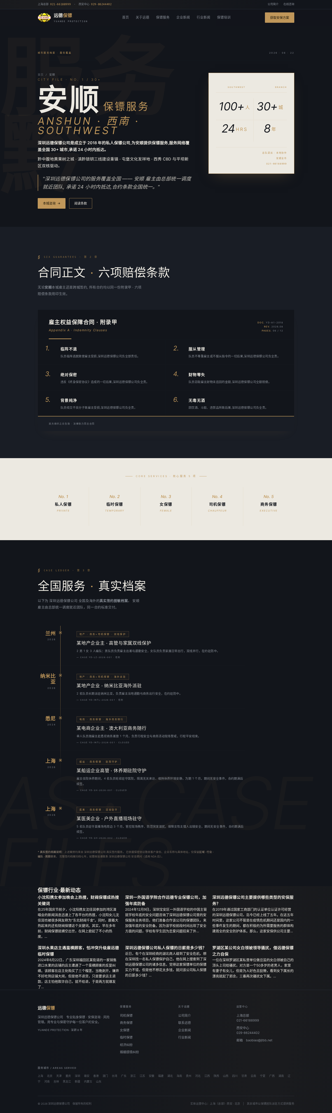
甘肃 (244, 1076)
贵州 (188, 1076)
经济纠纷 (126, 1045)
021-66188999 (247, 1020)
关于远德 (142, 17)
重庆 (68, 1076)
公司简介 (273, 4)
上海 (40, 1076)
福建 (161, 1076)
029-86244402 (248, 1033)
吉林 (56, 1081)
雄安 (86, 1076)
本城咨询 (51, 203)
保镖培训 (224, 17)
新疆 (77, 1081)
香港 (96, 1076)
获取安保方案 (279, 17)
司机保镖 (126, 1015)
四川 (235, 1076)
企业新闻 (183, 17)
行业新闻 (203, 17)
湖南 (281, 1076)
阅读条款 (80, 203)
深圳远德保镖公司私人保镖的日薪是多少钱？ (165, 947)
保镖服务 (163, 17)
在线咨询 (288, 4)
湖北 (170, 1076)
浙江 (133, 1076)
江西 (207, 1076)
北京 (49, 1076)
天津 (59, 1076)
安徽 (151, 1076)
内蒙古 (88, 1081)
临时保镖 (126, 1037)
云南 (253, 1076)
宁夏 (262, 1076)
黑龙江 (67, 1081)
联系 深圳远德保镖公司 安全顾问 (122, 856)
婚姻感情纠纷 (129, 1052)
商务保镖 (126, 1022)
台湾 (114, 1076)
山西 (225, 1076)
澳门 (105, 1076)
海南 (179, 1076)
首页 (125, 17)
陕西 (216, 1076)
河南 (47, 1081)
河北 (198, 1076)
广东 (123, 1076)
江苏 (142, 1076)
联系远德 (184, 1022)
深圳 (77, 1076)
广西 (272, 1076)
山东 (98, 1081)
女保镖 (124, 1030)
